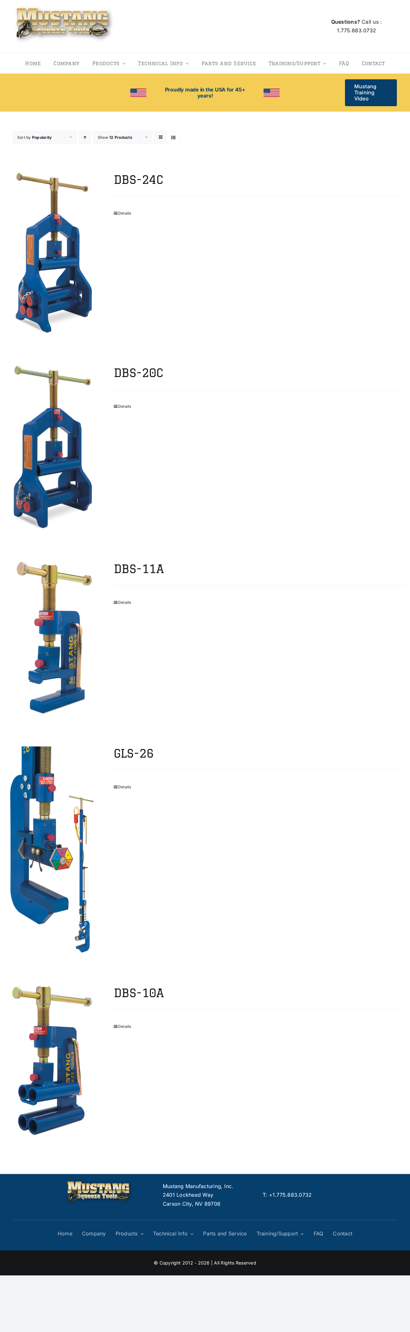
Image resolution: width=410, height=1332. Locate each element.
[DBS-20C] (52, 448)
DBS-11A (139, 568)
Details (124, 213)
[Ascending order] (85, 137)
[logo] (64, 4)
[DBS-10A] (52, 1062)
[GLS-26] (52, 850)
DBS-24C (138, 179)
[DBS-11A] (52, 638)
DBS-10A (139, 992)
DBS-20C (138, 372)
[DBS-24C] (52, 253)
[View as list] (173, 137)
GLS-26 (134, 753)
